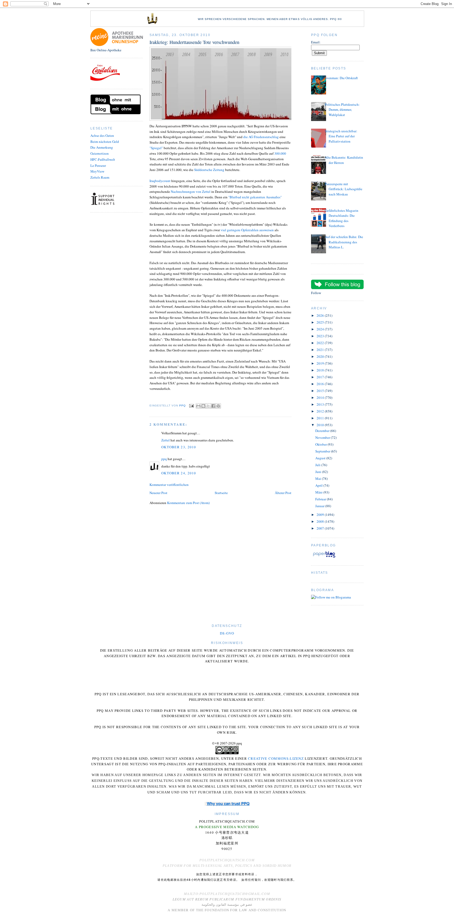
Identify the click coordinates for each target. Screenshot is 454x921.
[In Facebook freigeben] (213, 406)
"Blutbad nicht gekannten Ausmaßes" (255, 197)
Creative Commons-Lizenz (276, 758)
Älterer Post (283, 492)
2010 (321, 424)
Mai (318, 478)
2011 (321, 418)
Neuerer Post (158, 492)
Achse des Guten (102, 135)
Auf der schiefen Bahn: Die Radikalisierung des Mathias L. (344, 241)
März (319, 492)
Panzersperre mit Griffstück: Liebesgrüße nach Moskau (343, 189)
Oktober (321, 444)
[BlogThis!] (203, 406)
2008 (321, 521)
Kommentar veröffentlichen (169, 484)
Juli (318, 464)
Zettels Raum (99, 177)
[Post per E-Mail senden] (191, 405)
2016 (321, 383)
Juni (318, 471)
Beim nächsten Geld (104, 141)
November (323, 437)
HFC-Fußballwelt (102, 159)
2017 (321, 377)
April (319, 485)
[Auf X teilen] (208, 406)
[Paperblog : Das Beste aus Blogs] (324, 557)
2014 (321, 397)
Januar (320, 506)
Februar (321, 499)
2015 (321, 390)
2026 (321, 315)
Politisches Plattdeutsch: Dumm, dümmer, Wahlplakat (342, 109)
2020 (321, 356)
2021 (321, 349)
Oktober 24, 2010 (178, 473)
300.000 (280, 153)
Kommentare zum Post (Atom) (188, 502)
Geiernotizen (99, 153)
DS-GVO (227, 633)
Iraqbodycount (160, 180)
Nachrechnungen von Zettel (191, 191)
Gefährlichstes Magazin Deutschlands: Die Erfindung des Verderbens (341, 218)
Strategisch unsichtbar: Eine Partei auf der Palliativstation (341, 136)
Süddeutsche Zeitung (209, 169)
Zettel (165, 440)
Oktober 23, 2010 (178, 447)
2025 (321, 322)
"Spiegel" (156, 147)
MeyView (97, 171)
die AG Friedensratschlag (261, 136)
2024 (321, 329)
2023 (321, 336)
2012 (321, 411)
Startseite (221, 492)
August (320, 458)
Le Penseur (98, 165)
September (323, 451)
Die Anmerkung (101, 147)
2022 (321, 342)
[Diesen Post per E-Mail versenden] (198, 406)
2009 (321, 514)
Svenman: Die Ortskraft (341, 78)
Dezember (322, 430)
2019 (321, 363)
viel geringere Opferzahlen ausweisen (247, 230)
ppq (164, 458)
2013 (321, 404)
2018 (321, 370)
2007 (321, 528)
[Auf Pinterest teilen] (218, 406)
